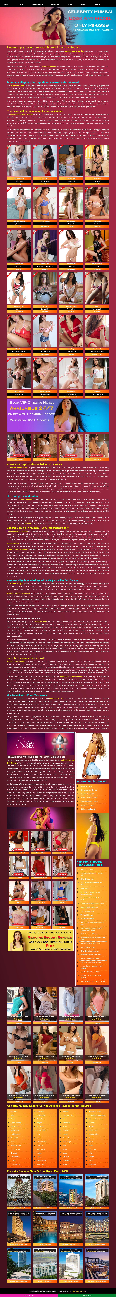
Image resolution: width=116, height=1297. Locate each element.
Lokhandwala (41, 1142)
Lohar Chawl (40, 927)
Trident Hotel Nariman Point (18, 1244)
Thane (70, 4)
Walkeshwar (97, 1062)
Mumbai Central (16, 1126)
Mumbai (71, 311)
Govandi (45, 269)
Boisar (19, 397)
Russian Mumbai (37, 4)
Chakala (97, 311)
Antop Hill (14, 1138)
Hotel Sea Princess (87, 947)
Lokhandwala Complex (97, 1115)
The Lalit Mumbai (87, 915)
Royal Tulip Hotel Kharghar (90, 958)
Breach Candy (16, 1145)
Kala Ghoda (19, 927)
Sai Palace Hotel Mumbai (90, 934)
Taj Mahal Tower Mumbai (97, 1208)
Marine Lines (41, 1161)
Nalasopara (71, 269)
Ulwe (71, 1062)
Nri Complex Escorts (88, 809)
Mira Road (40, 1164)
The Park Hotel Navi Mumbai (91, 962)
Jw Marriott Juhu (45, 1244)
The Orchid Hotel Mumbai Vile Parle (91, 884)
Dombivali (97, 459)
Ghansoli (18, 878)
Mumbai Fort (40, 853)
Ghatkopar (40, 1111)
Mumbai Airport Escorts (89, 798)
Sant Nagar (67, 1142)
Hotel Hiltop (85, 888)
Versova (66, 1157)
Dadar (91, 1161)
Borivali (97, 4)
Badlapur (71, 354)
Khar (38, 1134)
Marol (65, 1126)
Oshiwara (66, 1123)
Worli (91, 1145)
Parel (19, 226)
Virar (91, 1153)
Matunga (19, 1023)
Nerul (65, 1119)
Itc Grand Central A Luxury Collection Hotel (90, 893)
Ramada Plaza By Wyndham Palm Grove (93, 939)
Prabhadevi (71, 1023)
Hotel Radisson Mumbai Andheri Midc (92, 923)
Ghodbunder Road (40, 878)
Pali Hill (65, 1130)
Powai (65, 1134)
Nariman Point (68, 1115)
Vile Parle (66, 1161)
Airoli (91, 1142)
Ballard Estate (97, 354)
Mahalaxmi (41, 1149)
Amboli (71, 226)
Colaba (13, 1161)
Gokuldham (63, 878)
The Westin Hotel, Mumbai (19, 1281)
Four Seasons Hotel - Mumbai (97, 1281)
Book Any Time (29, 1295)
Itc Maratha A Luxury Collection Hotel (92, 899)
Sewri (19, 1062)
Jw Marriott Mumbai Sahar (97, 1244)
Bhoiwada (45, 1102)
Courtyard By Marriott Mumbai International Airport (91, 929)
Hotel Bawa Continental (89, 907)
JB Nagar (19, 184)
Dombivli (19, 354)
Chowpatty (97, 1102)
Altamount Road (95, 1111)
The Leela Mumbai (87, 911)
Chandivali (97, 269)
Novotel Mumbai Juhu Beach (91, 943)
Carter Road (15, 1149)
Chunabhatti (97, 397)
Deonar (18, 269)
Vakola (97, 184)
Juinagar (63, 902)
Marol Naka (45, 354)
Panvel (91, 1138)
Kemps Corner (42, 1130)
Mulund (65, 1111)
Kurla (39, 1138)
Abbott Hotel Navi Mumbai (90, 972)
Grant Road (41, 1115)
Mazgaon (45, 1023)
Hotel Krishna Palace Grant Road (93, 981)
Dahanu (71, 459)
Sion (64, 1145)
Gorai (18, 902)
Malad (39, 1157)
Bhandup (92, 1149)
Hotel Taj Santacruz (45, 1281)
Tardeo (45, 184)
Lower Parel (93, 1130)
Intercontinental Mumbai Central (92, 904)
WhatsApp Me (87, 1295)
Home (6, 4)
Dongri (91, 1157)
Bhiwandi (45, 311)
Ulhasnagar (19, 1102)
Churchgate (15, 1157)
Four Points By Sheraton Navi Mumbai (91, 967)
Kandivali (40, 1126)
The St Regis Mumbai (71, 1208)
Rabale (97, 1023)
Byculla (91, 1126)
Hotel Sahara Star (87, 879)
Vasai (65, 1149)
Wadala (65, 1164)
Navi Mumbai (55, 4)
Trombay (45, 1062)
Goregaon (14, 1111)
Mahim (39, 1153)
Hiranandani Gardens (97, 1119)
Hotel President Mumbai (71, 1281)
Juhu (12, 1115)
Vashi (65, 1153)
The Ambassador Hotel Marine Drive (92, 874)
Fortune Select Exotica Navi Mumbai (91, 976)
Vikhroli (91, 1123)
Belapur (13, 1142)
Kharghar (92, 1164)
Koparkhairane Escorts (89, 790)
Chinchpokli (97, 226)
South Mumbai (16, 1123)
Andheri (83, 4)
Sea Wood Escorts (87, 794)
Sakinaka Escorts (87, 786)
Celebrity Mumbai (79, 1291)
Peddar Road (15, 1134)
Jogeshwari (41, 1119)
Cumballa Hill (44, 459)
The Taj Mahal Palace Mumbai (19, 1208)
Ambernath (45, 226)
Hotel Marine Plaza (87, 869)
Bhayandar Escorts (87, 805)
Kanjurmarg (19, 311)
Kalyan (39, 1123)
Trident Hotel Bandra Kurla (71, 1244)
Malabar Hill (15, 1130)
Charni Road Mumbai (71, 397)
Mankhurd (62, 927)
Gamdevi (63, 853)
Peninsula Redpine (87, 919)
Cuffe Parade (15, 1164)
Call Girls (20, 4)
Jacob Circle (40, 902)
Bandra (13, 1119)
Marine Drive (93, 1134)
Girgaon (71, 184)
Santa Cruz (67, 1138)
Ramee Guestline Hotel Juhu (91, 955)
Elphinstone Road (18, 853)
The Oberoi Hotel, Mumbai (45, 1208)
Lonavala (40, 1145)
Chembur (14, 1153)
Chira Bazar (71, 1102)
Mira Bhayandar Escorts (89, 801)
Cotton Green (18, 459)
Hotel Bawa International (89, 951)
